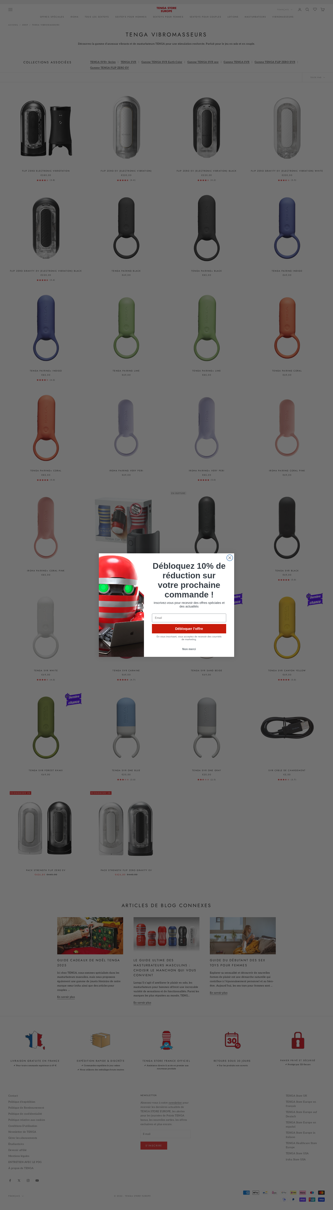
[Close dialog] (230, 558)
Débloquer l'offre (189, 629)
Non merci (189, 649)
